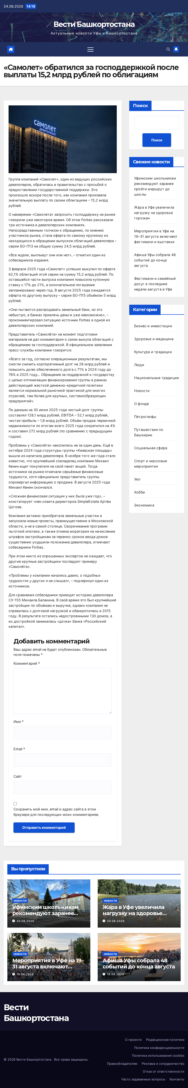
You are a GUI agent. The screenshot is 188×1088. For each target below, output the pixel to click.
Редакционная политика (165, 1040)
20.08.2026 (25, 921)
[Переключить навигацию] (90, 49)
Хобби (139, 492)
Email (19, 749)
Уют (137, 479)
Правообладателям (122, 1064)
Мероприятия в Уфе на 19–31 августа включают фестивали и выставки (155, 236)
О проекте (133, 1040)
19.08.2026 (25, 974)
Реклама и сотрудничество (163, 1064)
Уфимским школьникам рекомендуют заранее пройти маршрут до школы (45, 916)
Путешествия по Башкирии (148, 432)
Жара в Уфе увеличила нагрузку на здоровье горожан (154, 212)
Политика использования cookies (158, 1055)
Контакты (177, 1079)
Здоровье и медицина (154, 339)
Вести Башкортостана (94, 24)
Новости (142, 391)
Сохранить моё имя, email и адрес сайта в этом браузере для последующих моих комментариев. (56, 812)
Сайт (17, 776)
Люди (139, 365)
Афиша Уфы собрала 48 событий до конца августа (155, 260)
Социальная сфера (150, 448)
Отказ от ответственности (163, 1071)
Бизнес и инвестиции (153, 326)
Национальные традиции (156, 378)
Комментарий (26, 663)
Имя (18, 721)
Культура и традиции (153, 352)
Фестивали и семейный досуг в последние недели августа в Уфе (155, 283)
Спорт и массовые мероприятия (150, 463)
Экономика (144, 505)
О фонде (141, 404)
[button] (168, 49)
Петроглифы (145, 417)
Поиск (140, 105)
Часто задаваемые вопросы (143, 1079)
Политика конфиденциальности (159, 1048)
